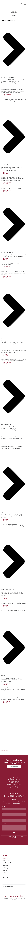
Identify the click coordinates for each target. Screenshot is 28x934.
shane (5, 191)
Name (3, 806)
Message (4, 823)
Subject (4, 817)
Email (3, 812)
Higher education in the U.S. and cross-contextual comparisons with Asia (12, 447)
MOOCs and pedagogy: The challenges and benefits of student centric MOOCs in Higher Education (13, 273)
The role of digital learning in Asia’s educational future (10, 264)
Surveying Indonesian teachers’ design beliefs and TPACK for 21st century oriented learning (13, 255)
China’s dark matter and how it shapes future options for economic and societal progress (13, 698)
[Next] (5, 108)
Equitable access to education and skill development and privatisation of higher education (12, 438)
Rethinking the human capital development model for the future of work (13, 611)
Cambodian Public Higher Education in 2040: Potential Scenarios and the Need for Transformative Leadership (13, 81)
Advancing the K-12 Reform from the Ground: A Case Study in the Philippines (13, 100)
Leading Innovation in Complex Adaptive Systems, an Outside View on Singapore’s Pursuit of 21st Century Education (12, 91)
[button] (21, 4)
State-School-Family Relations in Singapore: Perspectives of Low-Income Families (13, 187)
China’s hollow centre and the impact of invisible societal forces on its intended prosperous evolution (12, 679)
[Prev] (2, 108)
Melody (6, 85)
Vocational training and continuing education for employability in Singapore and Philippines (13, 525)
